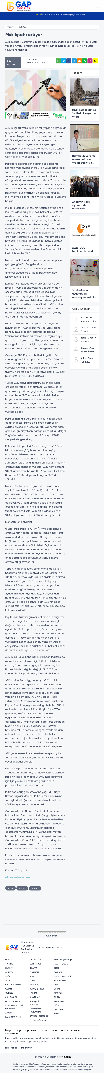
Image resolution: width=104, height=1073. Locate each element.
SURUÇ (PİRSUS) (37, 988)
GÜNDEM (22, 27)
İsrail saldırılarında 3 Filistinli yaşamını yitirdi (60, 14)
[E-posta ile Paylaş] (79, 60)
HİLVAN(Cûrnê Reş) (39, 1020)
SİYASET (9, 968)
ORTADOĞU (35, 959)
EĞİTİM (57, 997)
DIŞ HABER (34, 972)
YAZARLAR (34, 984)
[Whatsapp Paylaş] (58, 60)
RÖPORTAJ (59, 1009)
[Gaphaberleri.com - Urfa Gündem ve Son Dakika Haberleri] (18, 6)
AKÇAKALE (35, 997)
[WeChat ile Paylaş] (84, 60)
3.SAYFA (33, 968)
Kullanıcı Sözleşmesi (71, 1030)
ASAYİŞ (8, 1012)
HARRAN (34, 993)
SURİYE (57, 988)
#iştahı (22, 888)
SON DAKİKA (11, 997)
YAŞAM (8, 988)
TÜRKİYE (9, 963)
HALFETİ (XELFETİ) (62, 963)
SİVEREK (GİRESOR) (39, 1016)
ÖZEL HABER (35, 963)
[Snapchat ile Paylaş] (95, 60)
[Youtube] (92, 943)
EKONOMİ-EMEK (12, 1001)
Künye (18, 1030)
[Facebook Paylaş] (68, 60)
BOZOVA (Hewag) (63, 959)
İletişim (8, 1030)
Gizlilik (55, 1030)
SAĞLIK (8, 976)
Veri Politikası (11, 1033)
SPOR (7, 980)
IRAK (32, 976)
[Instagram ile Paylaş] (89, 60)
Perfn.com (65, 1056)
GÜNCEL (9, 993)
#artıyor (35, 888)
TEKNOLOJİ (59, 1001)
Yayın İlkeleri (31, 1030)
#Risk (10, 888)
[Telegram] (96, 943)
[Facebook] (83, 943)
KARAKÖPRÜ (60, 980)
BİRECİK (57, 968)
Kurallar (44, 1030)
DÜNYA (8, 959)
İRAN (56, 984)
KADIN (32, 980)
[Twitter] (79, 943)
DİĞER (57, 1005)
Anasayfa (11, 27)
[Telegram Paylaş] (74, 60)
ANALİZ (57, 1013)
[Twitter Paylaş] (63, 60)
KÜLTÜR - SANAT (13, 984)
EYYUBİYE (58, 972)
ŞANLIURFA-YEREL (13, 1017)
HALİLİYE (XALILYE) (62, 976)
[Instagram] (88, 943)
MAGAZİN (58, 993)
